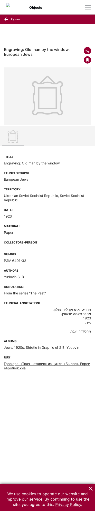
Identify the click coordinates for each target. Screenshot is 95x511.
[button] (90, 488)
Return (15, 19)
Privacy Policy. (68, 504)
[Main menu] (88, 7)
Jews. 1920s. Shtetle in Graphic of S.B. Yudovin (41, 347)
